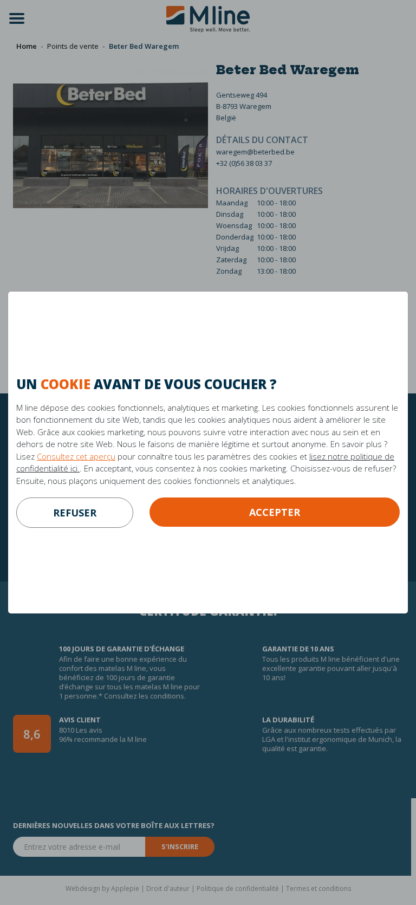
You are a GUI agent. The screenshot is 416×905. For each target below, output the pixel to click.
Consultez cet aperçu (76, 456)
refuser (74, 512)
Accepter (274, 512)
